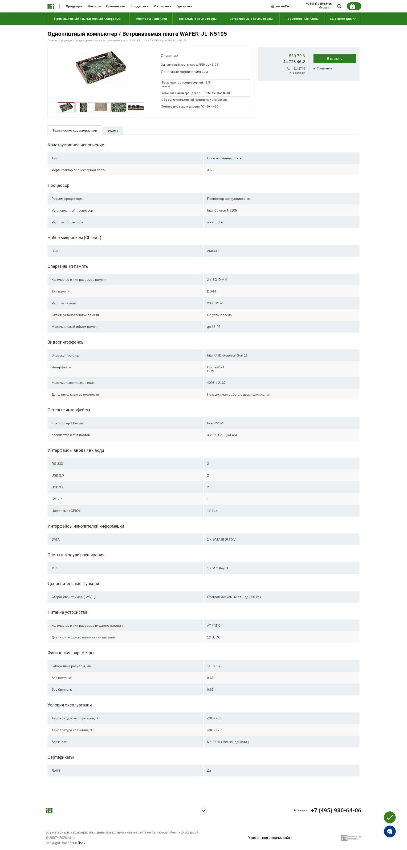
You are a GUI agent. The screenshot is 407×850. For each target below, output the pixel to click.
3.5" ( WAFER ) (154, 40)
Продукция (74, 6)
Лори (81, 843)
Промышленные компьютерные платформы (87, 18)
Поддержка (139, 6)
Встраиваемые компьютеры (251, 18)
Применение (115, 6)
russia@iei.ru (285, 6)
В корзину (334, 58)
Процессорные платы (302, 18)
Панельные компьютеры (198, 18)
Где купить (184, 6)
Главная (52, 40)
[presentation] (66, 111)
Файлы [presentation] (112, 131)
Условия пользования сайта (270, 838)
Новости (94, 6)
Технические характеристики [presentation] (75, 130)
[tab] (66, 107)
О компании (162, 6)
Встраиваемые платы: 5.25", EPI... (122, 40)
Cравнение (324, 68)
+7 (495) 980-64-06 (319, 3)
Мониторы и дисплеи (151, 18)
